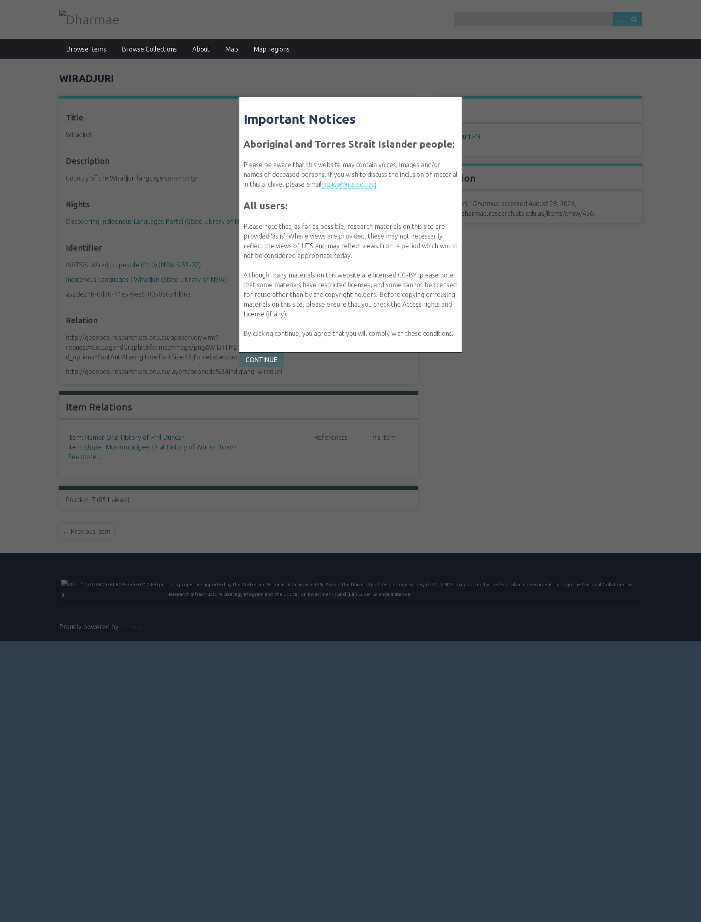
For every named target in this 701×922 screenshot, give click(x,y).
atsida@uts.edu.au (349, 184)
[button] (261, 359)
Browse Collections (149, 49)
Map (231, 49)
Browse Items (86, 49)
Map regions (272, 49)
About (201, 49)
